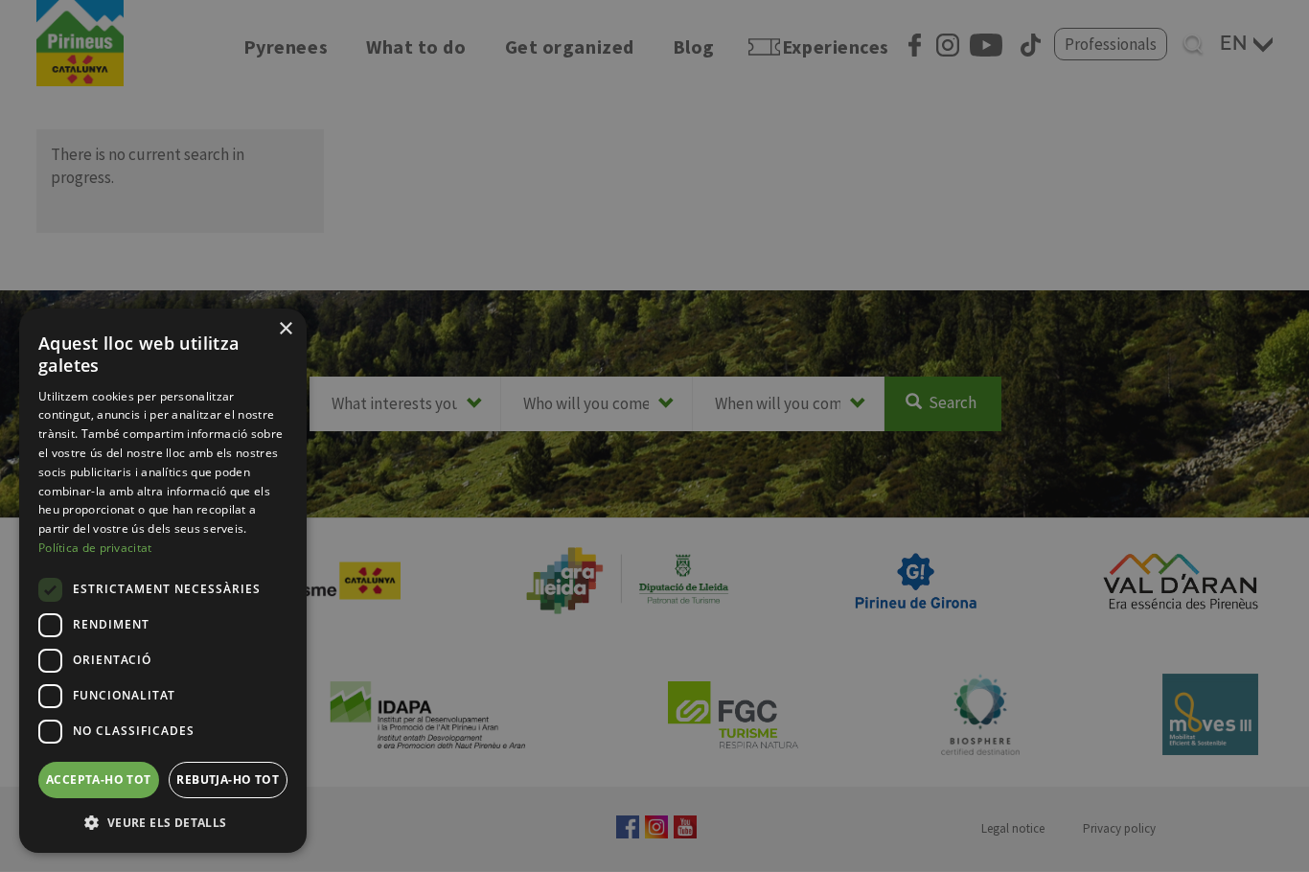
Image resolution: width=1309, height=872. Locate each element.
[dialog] (163, 581)
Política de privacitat (95, 547)
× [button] (285, 329)
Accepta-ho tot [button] (98, 779)
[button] (162, 822)
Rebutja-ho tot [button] (227, 779)
